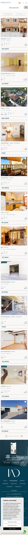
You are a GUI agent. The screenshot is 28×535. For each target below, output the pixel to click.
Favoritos (18, 486)
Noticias (22, 483)
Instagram (7, 462)
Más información (7, 518)
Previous (2, 27)
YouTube (22, 462)
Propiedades (13, 480)
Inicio (5, 480)
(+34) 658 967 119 (17, 496)
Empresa (5, 483)
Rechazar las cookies (12, 522)
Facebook (14, 462)
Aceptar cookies (12, 528)
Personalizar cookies (12, 525)
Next (25, 27)
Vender (22, 480)
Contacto (10, 486)
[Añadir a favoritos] (25, 19)
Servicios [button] (14, 483)
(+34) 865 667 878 (16, 494)
